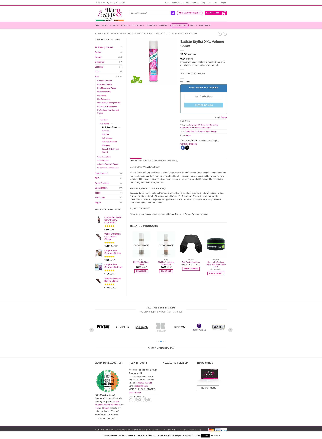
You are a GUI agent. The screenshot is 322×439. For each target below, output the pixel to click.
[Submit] (173, 13)
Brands (208, 25)
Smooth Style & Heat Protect (110, 150)
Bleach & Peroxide (104, 81)
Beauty (105, 25)
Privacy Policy (123, 430)
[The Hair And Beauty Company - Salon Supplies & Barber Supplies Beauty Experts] (110, 14)
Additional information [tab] (154, 161)
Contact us (212, 3)
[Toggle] (120, 76)
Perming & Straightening (107, 106)
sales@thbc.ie (141, 386)
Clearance (99, 62)
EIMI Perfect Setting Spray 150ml (166, 263)
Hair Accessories (104, 92)
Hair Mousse (107, 138)
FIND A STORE (135, 393)
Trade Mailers (178, 3)
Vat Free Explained (187, 430)
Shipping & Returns (141, 430)
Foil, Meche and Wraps (106, 88)
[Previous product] (225, 34)
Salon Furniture (102, 183)
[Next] (227, 255)
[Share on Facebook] (183, 147)
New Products (101, 173)
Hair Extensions (103, 99)
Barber (124, 25)
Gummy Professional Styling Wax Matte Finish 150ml (216, 264)
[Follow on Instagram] (99, 3)
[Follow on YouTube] (104, 3)
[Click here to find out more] (209, 377)
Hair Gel (105, 134)
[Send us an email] (145, 400)
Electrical (137, 25)
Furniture (150, 25)
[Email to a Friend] (187, 147)
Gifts (192, 25)
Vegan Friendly (211, 131)
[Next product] (220, 34)
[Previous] (130, 255)
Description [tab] (136, 161)
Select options (191, 269)
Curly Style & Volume (184, 34)
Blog (203, 3)
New (201, 25)
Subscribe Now (204, 105)
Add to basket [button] (215, 273)
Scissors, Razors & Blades (107, 164)
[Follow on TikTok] (101, 3)
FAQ (199, 430)
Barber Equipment (112, 405)
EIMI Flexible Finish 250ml (141, 263)
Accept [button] (205, 435)
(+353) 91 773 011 (144, 383)
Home (167, 3)
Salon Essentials (103, 157)
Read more (141, 271)
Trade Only (100, 198)
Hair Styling (162, 34)
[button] (216, 13)
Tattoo (97, 193)
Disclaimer (172, 430)
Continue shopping (188, 144)
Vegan (98, 203)
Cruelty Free (189, 131)
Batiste (224, 117)
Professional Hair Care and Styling (132, 34)
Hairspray (106, 145)
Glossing (105, 131)
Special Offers (178, 25)
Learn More (215, 435)
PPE (97, 178)
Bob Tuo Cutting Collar (191, 262)
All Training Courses (104, 47)
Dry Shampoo (200, 131)
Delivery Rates (158, 430)
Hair (97, 25)
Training (163, 25)
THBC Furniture (192, 3)
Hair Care (103, 120)
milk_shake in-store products (108, 103)
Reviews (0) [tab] (173, 161)
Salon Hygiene (103, 160)
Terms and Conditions (105, 430)
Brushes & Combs (104, 84)
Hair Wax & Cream (109, 142)
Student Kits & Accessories (107, 168)
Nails (115, 25)
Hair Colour (101, 95)
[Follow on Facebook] (96, 3)
